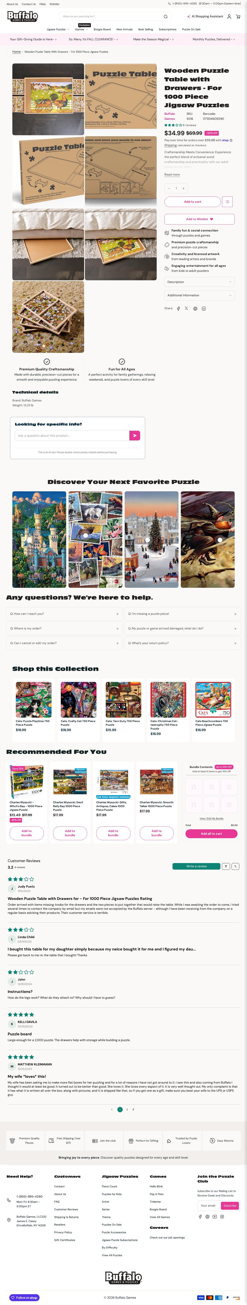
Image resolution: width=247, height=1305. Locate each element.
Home (16, 52)
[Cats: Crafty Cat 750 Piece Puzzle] (78, 700)
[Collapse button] (64, 613)
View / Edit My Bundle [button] (211, 818)
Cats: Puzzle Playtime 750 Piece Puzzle (33, 723)
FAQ (56, 1201)
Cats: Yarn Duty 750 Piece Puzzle (123, 723)
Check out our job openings (167, 1237)
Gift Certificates (64, 1240)
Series (106, 1209)
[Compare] (227, 202)
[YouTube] (214, 1216)
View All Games (160, 1217)
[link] (177, 308)
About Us (12, 4)
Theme (106, 1217)
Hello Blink (156, 1186)
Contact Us (29, 4)
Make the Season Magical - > (153, 39)
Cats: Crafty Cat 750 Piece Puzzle (78, 723)
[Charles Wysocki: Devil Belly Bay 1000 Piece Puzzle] (70, 782)
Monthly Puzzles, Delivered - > (214, 39)
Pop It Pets (156, 1194)
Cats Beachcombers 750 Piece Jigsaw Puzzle (211, 723)
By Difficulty (110, 1247)
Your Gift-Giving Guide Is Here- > (33, 39)
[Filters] (226, 866)
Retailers (59, 1224)
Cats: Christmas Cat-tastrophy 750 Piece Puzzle (164, 724)
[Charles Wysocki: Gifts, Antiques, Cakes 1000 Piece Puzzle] (113, 782)
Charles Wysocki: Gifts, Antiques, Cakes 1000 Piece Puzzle (111, 806)
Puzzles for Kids (112, 1194)
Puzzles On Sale (112, 1224)
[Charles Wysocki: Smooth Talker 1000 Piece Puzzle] (157, 782)
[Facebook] (200, 1216)
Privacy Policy (63, 1232)
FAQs (43, 4)
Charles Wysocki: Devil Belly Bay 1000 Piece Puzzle (68, 806)
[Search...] (165, 17)
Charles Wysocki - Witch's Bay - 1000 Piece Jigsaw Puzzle (26, 806)
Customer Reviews (66, 1209)
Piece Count (109, 1186)
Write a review (196, 866)
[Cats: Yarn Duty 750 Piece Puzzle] (123, 700)
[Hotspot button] (29, 540)
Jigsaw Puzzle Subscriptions (120, 1240)
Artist (105, 1201)
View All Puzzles (112, 1255)
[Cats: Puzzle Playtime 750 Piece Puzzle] (34, 700)
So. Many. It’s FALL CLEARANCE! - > (93, 39)
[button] (238, 16)
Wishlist (54, 4)
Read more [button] (172, 174)
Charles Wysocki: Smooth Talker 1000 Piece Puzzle (156, 804)
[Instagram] (222, 1216)
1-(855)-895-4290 (30, 1197)
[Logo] (22, 16)
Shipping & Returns (66, 1217)
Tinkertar (155, 1201)
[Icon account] (229, 16)
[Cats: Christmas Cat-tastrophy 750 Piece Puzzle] (168, 700)
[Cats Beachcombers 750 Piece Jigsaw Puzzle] (213, 700)
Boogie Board (158, 1209)
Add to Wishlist (197, 219)
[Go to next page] (134, 1109)
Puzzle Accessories (114, 1232)
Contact (59, 1186)
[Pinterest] (207, 1216)
